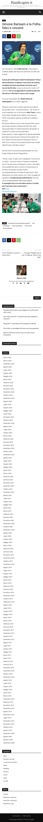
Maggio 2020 (7, 542)
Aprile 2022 (7, 470)
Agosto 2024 (7, 401)
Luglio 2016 (7, 683)
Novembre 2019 (8, 558)
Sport (5, 778)
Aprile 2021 (7, 508)
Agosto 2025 (7, 367)
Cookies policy (26, 816)
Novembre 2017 (8, 633)
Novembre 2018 (8, 596)
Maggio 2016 (7, 690)
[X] (9, 36)
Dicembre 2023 (8, 417)
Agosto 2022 (7, 458)
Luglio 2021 (7, 498)
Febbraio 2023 (8, 439)
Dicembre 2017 (8, 630)
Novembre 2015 (8, 699)
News (5, 765)
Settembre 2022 (8, 455)
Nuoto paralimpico (17, 225)
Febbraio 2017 (8, 661)
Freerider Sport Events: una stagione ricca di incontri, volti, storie (21, 311)
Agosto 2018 (7, 605)
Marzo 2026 (7, 361)
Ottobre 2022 (8, 451)
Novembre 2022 (8, 448)
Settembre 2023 (8, 423)
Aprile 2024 (7, 414)
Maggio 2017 (7, 652)
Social (5, 775)
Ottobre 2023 (8, 420)
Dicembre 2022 (8, 445)
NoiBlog (6, 768)
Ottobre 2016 (8, 674)
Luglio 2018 (7, 608)
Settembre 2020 (8, 530)
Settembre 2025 (8, 364)
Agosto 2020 (7, 533)
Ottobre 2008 (8, 740)
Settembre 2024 (8, 398)
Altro (9, 17)
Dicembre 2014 (8, 705)
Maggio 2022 (7, 467)
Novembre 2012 (8, 721)
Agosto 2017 (7, 643)
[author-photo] (21, 275)
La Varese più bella (10, 762)
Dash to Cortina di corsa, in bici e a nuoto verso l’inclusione (18, 334)
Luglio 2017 (7, 646)
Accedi (5, 794)
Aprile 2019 (7, 580)
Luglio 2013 (7, 718)
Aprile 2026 (7, 357)
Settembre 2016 (8, 677)
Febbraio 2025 (8, 383)
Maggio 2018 (7, 614)
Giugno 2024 (7, 408)
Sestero (6, 772)
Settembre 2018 (8, 602)
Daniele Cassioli (8, 759)
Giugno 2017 (7, 649)
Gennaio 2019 (8, 589)
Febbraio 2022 (8, 477)
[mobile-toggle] (3, 12)
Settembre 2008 (8, 743)
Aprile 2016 (7, 693)
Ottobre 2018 (8, 599)
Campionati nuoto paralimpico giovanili (19, 223)
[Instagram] (18, 283)
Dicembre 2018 (8, 592)
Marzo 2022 (7, 473)
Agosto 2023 (7, 426)
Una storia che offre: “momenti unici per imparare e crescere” (20, 318)
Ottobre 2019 (8, 561)
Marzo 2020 (7, 545)
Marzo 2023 (7, 436)
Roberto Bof (7, 31)
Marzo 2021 (7, 511)
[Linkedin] (22, 283)
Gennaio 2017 (8, 664)
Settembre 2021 (8, 492)
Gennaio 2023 (8, 442)
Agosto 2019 (7, 567)
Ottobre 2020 (8, 527)
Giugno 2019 (7, 574)
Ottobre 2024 (8, 395)
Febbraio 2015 (8, 702)
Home (4, 17)
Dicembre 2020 (8, 520)
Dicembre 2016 (8, 668)
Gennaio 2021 (8, 517)
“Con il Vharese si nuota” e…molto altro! (11, 254)
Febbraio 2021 (8, 514)
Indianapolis (6, 225)
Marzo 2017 (7, 658)
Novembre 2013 (8, 715)
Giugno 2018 (7, 611)
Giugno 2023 (7, 433)
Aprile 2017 (7, 655)
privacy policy (16, 816)
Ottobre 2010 (8, 727)
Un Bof (5, 781)
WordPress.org (8, 804)
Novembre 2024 (8, 392)
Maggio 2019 (7, 577)
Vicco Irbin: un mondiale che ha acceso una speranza (21, 328)
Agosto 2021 (7, 495)
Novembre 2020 (8, 524)
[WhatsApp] (18, 36)
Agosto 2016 (7, 680)
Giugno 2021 (7, 502)
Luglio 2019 (7, 570)
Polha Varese (28, 225)
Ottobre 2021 (8, 489)
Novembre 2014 (8, 708)
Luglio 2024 (7, 404)
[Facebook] (4, 36)
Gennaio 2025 (8, 386)
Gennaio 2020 (8, 552)
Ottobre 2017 (8, 636)
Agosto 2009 (7, 737)
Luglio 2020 (7, 536)
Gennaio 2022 (8, 480)
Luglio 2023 (7, 430)
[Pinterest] (14, 36)
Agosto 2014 (7, 711)
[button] (40, 12)
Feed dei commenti (10, 800)
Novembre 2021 (8, 486)
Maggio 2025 (7, 376)
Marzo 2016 (7, 696)
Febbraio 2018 (8, 624)
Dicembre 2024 (8, 389)
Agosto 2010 (7, 730)
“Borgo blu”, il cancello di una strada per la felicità (19, 323)
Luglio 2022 (7, 461)
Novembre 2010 (8, 724)
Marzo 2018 (7, 621)
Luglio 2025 (7, 370)
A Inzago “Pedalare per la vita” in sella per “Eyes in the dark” (31, 255)
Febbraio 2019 (8, 586)
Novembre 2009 (8, 733)
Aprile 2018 (7, 617)
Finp (7, 189)
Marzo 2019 (7, 583)
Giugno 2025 (7, 373)
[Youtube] (29, 283)
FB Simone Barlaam (9, 191)
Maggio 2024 (7, 411)
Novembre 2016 (8, 671)
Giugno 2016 (7, 686)
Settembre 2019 (8, 564)
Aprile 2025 (7, 379)
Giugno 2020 (7, 539)
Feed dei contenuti (9, 797)
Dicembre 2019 (8, 555)
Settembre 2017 (8, 639)
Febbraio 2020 (8, 549)
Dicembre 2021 (8, 483)
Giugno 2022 (7, 464)
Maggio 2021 (7, 505)
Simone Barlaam (7, 228)
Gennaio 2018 (8, 627)
